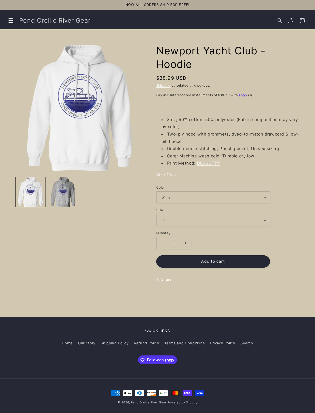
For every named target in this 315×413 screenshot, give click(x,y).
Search (246, 343)
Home (67, 343)
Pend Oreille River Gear (148, 402)
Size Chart (167, 174)
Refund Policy (146, 343)
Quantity (163, 233)
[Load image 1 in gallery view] (31, 192)
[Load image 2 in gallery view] (63, 192)
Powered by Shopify (182, 402)
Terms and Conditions (184, 343)
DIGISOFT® (208, 163)
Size (159, 210)
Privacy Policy (222, 343)
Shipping (163, 85)
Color (160, 187)
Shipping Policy (114, 343)
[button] (10, 20)
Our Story (86, 343)
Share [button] (166, 279)
